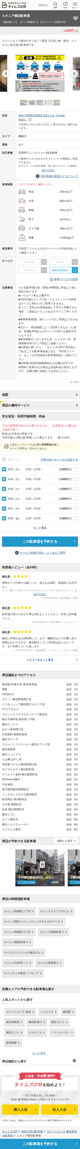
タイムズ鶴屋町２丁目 (17, 911)
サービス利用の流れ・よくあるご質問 (42, 552)
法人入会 (59, 1109)
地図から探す (65, 840)
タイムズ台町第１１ (16, 962)
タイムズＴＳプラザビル (54, 911)
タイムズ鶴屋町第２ (16, 942)
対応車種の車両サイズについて (59, 176)
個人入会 (20, 1109)
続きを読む (48, 170)
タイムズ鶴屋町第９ (52, 931)
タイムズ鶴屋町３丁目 (17, 931)
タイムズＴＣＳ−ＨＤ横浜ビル (22, 952)
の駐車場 (32, 1131)
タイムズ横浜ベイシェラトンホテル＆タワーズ (32, 921)
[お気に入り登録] (75, 18)
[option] (40, 71)
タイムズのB (9, 1131)
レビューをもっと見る (40, 659)
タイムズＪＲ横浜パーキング (21, 973)
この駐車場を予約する (40, 541)
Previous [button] (6, 73)
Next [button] (74, 73)
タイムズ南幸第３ (48, 962)
